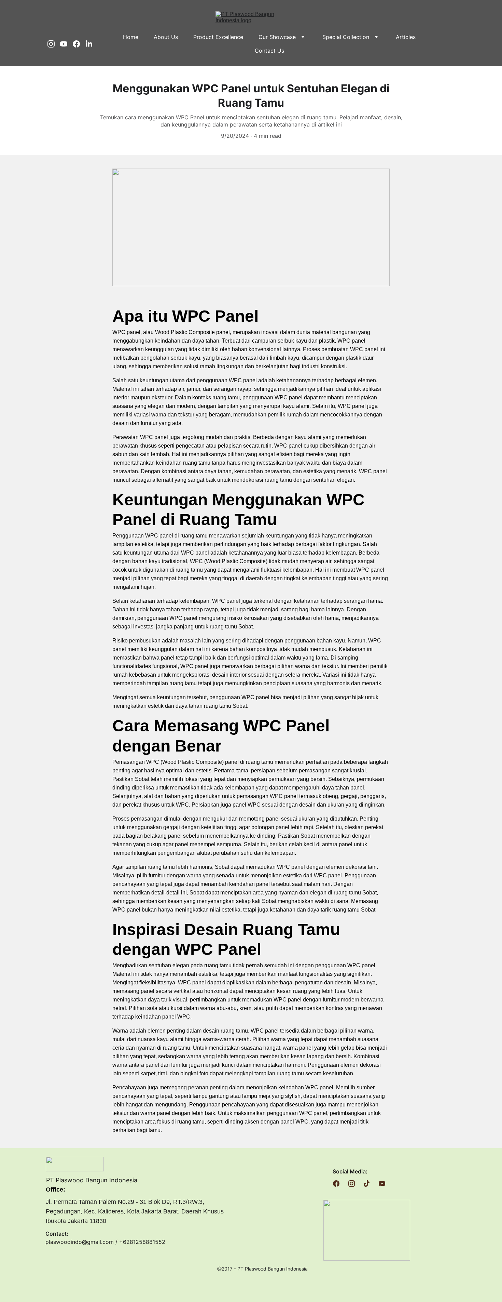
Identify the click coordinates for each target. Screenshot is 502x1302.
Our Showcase (277, 37)
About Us (166, 37)
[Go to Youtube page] (66, 44)
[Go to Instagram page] (53, 44)
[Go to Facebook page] (79, 44)
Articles (406, 37)
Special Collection (345, 37)
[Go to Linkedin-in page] (89, 44)
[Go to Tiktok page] (366, 1183)
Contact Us (269, 50)
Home (130, 37)
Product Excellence (218, 37)
